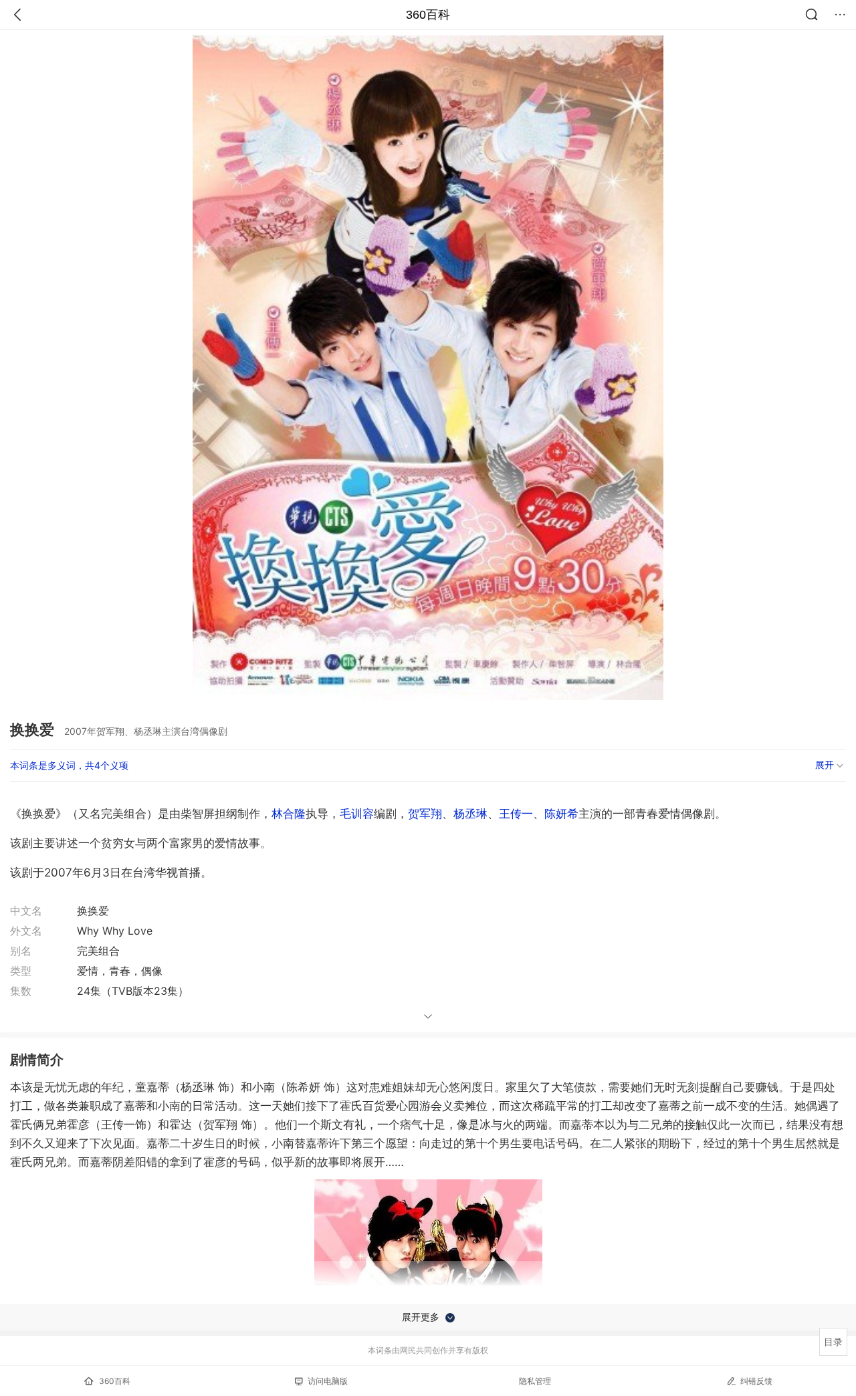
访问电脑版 (328, 1381)
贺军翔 (425, 813)
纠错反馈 (756, 1381)
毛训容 (357, 813)
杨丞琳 (470, 813)
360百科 (428, 14)
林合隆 (289, 813)
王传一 (516, 813)
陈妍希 (561, 813)
